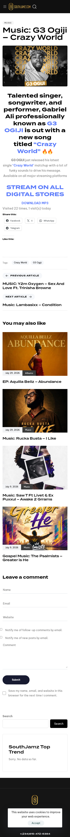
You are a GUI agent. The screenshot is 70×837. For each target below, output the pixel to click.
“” (23, 165)
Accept (36, 823)
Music (8, 23)
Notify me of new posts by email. (26, 638)
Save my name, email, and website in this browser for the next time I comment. (35, 693)
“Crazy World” (37, 147)
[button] (6, 6)
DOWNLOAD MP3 (35, 203)
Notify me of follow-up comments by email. (33, 630)
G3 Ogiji (37, 262)
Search (8, 716)
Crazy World (20, 262)
